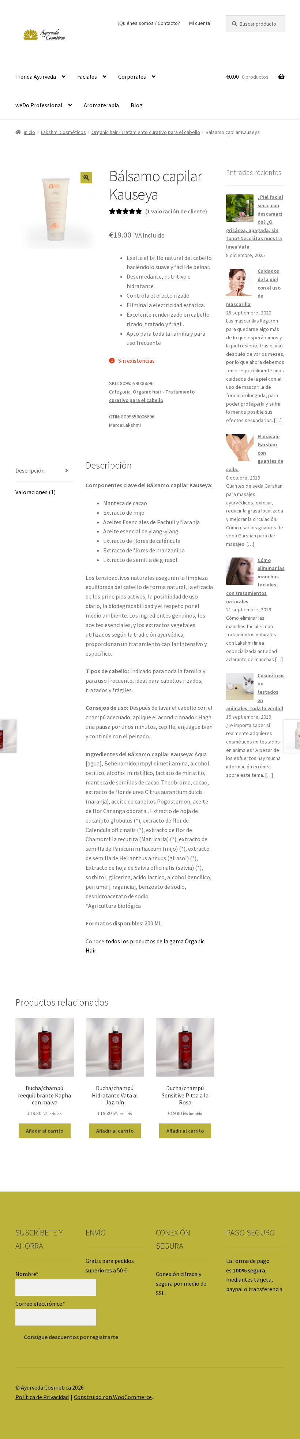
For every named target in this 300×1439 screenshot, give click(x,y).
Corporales (132, 76)
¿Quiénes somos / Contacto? (148, 23)
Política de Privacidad (42, 1397)
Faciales (87, 76)
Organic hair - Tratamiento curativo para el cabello (145, 132)
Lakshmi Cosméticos (63, 132)
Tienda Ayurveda (35, 76)
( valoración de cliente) (176, 211)
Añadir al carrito (44, 1130)
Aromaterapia (101, 105)
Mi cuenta (199, 23)
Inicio (29, 132)
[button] (86, 177)
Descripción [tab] (30, 470)
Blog (137, 105)
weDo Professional (39, 105)
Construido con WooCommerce (113, 1397)
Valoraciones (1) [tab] (35, 492)
